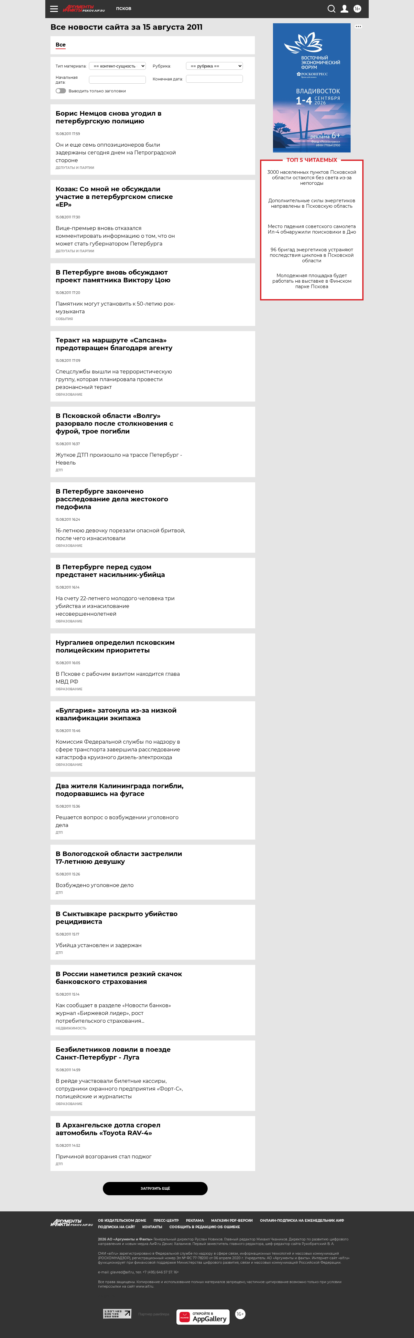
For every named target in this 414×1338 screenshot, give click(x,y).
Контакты (152, 1227)
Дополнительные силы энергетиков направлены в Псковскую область (311, 203)
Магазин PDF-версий (232, 1220)
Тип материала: (71, 66)
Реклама (195, 1220)
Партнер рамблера (153, 1314)
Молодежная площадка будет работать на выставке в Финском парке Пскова (312, 281)
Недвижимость (71, 1028)
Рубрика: (162, 66)
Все (61, 45)
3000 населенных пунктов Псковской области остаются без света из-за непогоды (311, 178)
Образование (69, 394)
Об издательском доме (122, 1220)
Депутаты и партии (75, 168)
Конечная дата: (168, 79)
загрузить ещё (155, 1188)
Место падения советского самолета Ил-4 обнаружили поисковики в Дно (312, 229)
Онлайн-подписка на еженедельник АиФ (302, 1220)
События (64, 319)
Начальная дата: (67, 80)
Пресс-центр (166, 1220)
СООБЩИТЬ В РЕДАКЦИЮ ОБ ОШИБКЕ (204, 1227)
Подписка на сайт (116, 1227)
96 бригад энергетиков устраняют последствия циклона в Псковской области (312, 255)
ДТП (59, 470)
